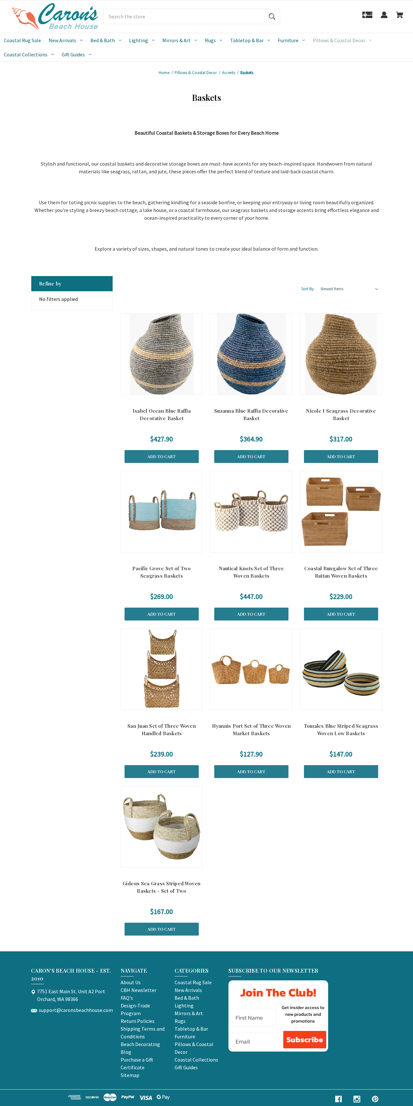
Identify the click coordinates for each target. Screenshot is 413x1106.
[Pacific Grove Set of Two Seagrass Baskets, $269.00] (162, 512)
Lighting (138, 40)
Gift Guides (73, 54)
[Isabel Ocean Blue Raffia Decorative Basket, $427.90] (162, 354)
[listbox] (349, 289)
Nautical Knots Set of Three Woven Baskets (251, 572)
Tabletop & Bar (247, 40)
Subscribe (305, 1039)
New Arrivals (62, 40)
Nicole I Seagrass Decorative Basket (341, 414)
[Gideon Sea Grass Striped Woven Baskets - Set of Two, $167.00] (162, 827)
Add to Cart (161, 456)
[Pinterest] (375, 1099)
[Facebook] (338, 1099)
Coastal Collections (25, 54)
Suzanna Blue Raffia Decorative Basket (251, 414)
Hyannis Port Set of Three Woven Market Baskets (251, 729)
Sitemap (130, 1075)
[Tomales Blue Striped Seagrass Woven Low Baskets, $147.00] (341, 669)
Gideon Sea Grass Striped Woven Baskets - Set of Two (162, 887)
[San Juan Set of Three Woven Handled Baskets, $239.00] (162, 669)
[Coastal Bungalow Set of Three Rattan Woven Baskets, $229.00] (341, 512)
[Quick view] (146, 388)
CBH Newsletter (138, 990)
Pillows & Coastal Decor (339, 40)
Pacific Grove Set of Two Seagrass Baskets (161, 572)
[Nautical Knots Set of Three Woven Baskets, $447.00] (251, 512)
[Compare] (161, 389)
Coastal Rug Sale (22, 40)
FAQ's (127, 998)
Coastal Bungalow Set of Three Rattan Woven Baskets (341, 572)
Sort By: (308, 289)
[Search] (272, 16)
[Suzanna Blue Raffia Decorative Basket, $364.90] (251, 354)
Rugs (210, 40)
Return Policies (138, 1021)
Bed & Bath (102, 40)
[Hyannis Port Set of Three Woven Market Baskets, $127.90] (251, 669)
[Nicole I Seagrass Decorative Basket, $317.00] (341, 354)
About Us (131, 982)
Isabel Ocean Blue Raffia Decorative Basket (162, 414)
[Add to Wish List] (177, 388)
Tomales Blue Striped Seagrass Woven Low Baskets (341, 729)
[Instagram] (357, 1099)
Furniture (288, 40)
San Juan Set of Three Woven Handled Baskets (161, 729)
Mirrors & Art (176, 40)
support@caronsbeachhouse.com (76, 1010)
